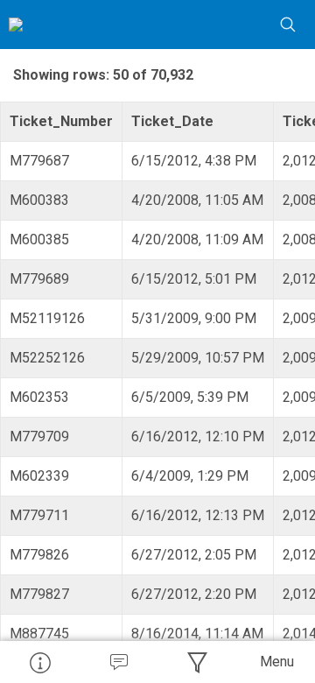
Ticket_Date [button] (172, 121)
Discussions (118, 662)
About (39, 662)
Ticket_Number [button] (61, 121)
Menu (277, 661)
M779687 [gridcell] (39, 160)
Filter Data (197, 662)
